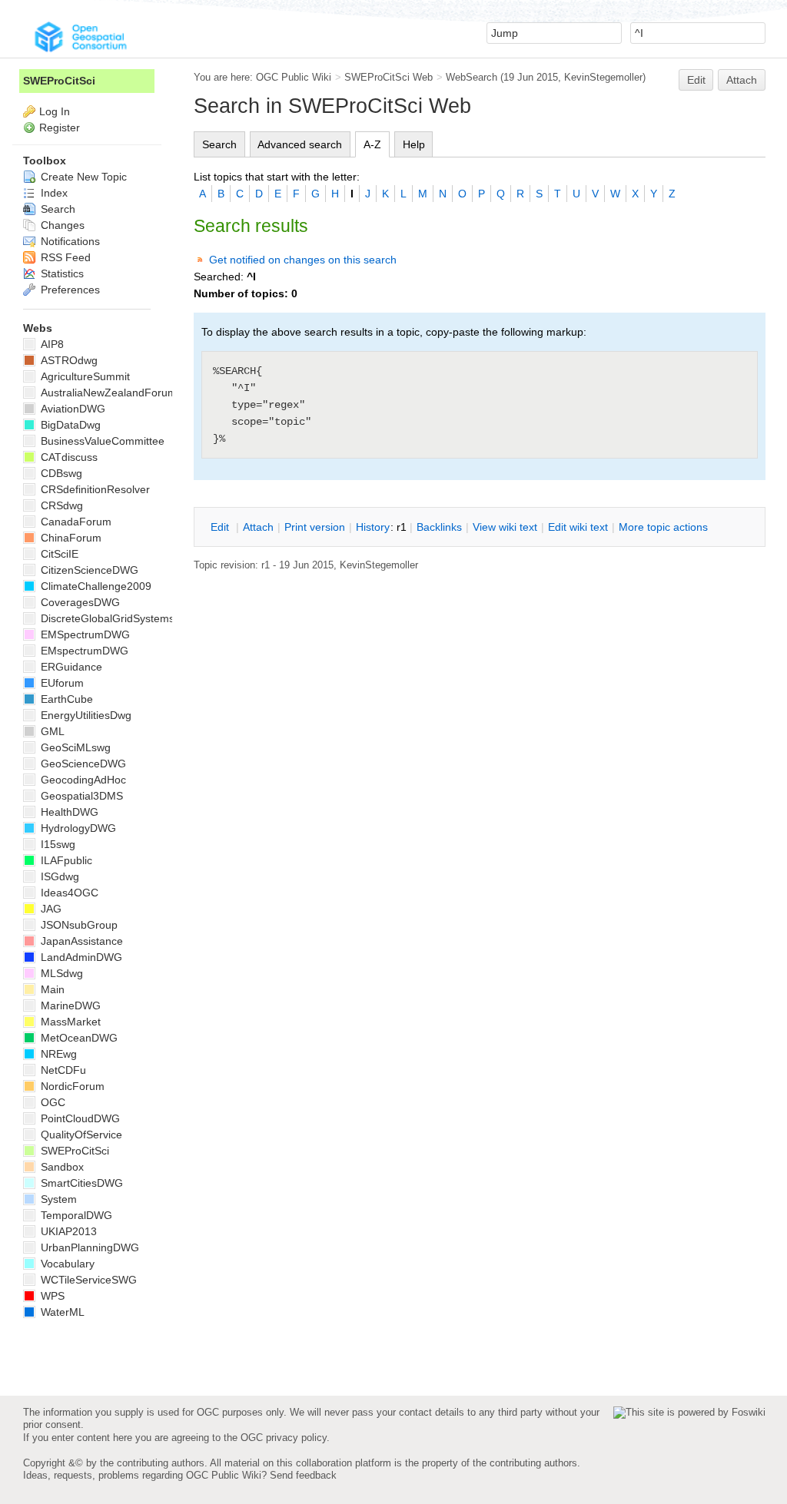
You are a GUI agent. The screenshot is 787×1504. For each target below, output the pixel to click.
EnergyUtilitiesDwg (84, 715)
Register (59, 127)
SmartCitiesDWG (80, 1183)
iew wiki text (505, 527)
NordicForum (71, 1086)
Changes (61, 225)
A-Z (372, 144)
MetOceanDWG (78, 1038)
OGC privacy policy (284, 1437)
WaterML (61, 1312)
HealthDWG (68, 812)
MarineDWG (69, 1005)
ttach (258, 527)
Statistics (61, 273)
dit (221, 527)
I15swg (56, 844)
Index (53, 193)
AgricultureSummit (84, 376)
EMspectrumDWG (83, 650)
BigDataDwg (69, 425)
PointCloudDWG (79, 1118)
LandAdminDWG (80, 957)
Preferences (69, 289)
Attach (741, 80)
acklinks (439, 527)
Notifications (69, 241)
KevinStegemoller (603, 77)
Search (219, 144)
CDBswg (60, 473)
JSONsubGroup (78, 925)
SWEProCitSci (59, 81)
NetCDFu (62, 1070)
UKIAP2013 (67, 1231)
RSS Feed (64, 257)
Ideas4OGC (68, 892)
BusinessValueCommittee (101, 441)
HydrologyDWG (77, 828)
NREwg (57, 1054)
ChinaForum (69, 538)
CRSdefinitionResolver (94, 489)
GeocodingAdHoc (82, 780)
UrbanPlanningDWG (88, 1247)
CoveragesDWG (79, 602)
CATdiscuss (68, 457)
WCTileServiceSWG (87, 1280)
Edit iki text (578, 527)
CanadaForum (74, 521)
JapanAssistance (80, 941)
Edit (696, 80)
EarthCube (65, 699)
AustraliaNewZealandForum (107, 392)
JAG (49, 909)
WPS (51, 1296)
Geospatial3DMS (80, 796)
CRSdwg (60, 505)
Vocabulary (66, 1263)
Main (51, 989)
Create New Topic (82, 177)
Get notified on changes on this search (303, 259)
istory (373, 527)
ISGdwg (58, 876)
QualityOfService (80, 1134)
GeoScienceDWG (82, 763)
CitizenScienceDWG (88, 570)
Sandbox (61, 1167)
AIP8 (51, 344)
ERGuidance (70, 667)
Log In (54, 111)
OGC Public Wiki (293, 77)
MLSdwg (60, 973)
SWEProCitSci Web (388, 77)
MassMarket (69, 1021)
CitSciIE (58, 554)
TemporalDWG (75, 1215)
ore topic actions (663, 527)
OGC (51, 1102)
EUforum (61, 683)
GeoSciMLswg (74, 747)
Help (414, 144)
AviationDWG (71, 409)
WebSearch (471, 77)
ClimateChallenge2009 (94, 586)
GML (51, 731)
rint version (314, 527)
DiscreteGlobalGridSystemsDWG (119, 618)
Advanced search (299, 144)
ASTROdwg (68, 360)
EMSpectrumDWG (84, 634)
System (57, 1199)
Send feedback (303, 1475)
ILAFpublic (65, 860)
